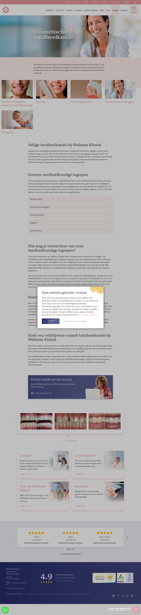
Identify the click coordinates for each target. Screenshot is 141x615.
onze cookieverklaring (88, 315)
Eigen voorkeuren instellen (75, 321)
